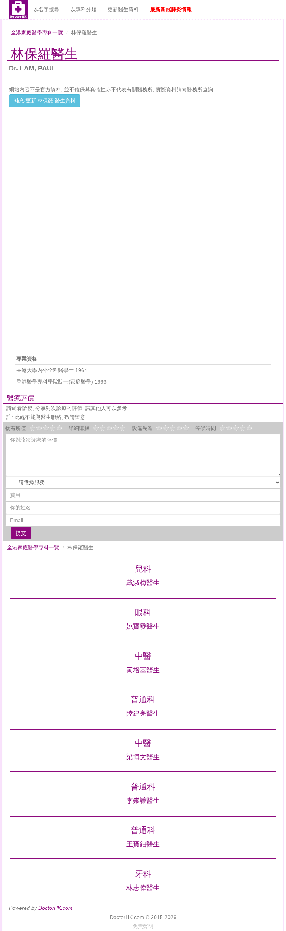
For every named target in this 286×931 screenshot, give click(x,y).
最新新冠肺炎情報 (171, 9)
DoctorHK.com (55, 908)
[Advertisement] (143, 159)
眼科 (143, 612)
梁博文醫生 (143, 757)
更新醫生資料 (123, 9)
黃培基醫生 (143, 670)
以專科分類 (83, 9)
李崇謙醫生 (143, 800)
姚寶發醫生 (143, 626)
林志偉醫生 (143, 888)
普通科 (143, 699)
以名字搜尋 (46, 9)
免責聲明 (143, 926)
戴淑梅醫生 (143, 583)
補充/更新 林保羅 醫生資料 (45, 101)
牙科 (143, 873)
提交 (21, 533)
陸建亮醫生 (143, 713)
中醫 (143, 656)
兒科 (143, 568)
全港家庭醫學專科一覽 (37, 32)
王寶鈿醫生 (143, 844)
